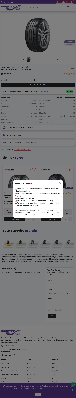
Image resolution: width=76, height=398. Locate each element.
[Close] (60, 183)
